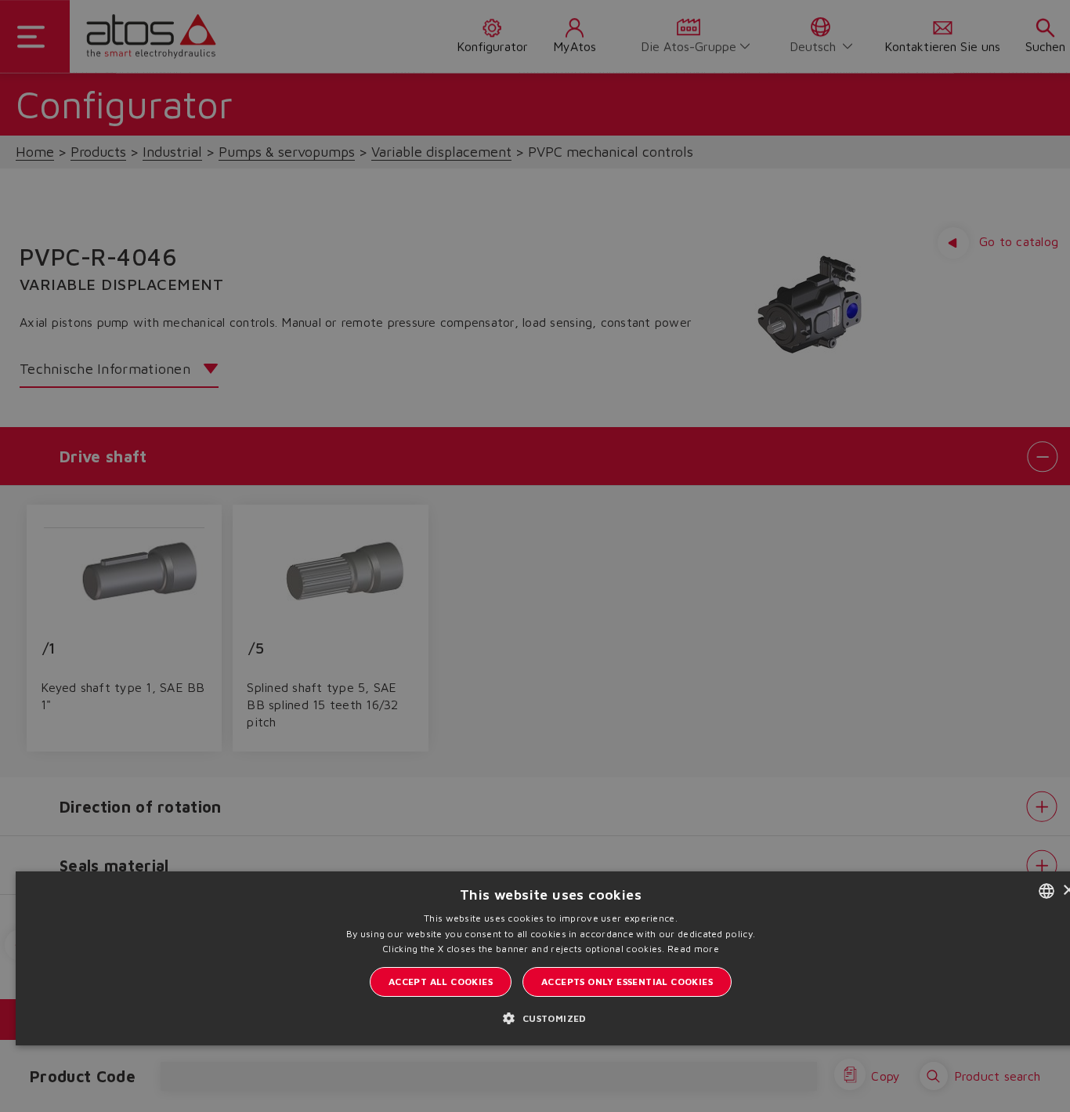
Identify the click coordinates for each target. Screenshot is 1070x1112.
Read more (693, 948)
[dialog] (535, 556)
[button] (550, 1018)
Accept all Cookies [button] (441, 981)
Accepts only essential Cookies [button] (627, 981)
